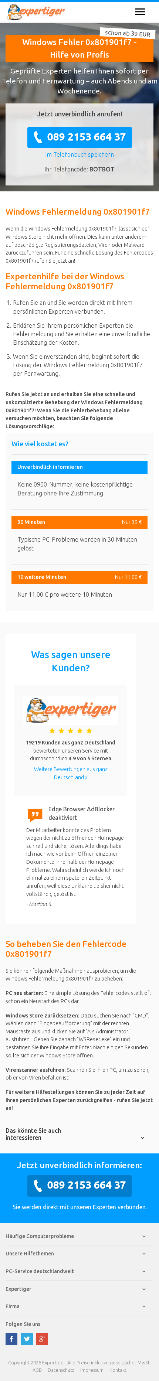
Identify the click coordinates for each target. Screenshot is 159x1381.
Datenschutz (61, 1370)
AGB (37, 1370)
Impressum (92, 1370)
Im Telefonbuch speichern (79, 154)
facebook (11, 1339)
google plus (42, 1339)
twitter (27, 1339)
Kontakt (117, 1370)
